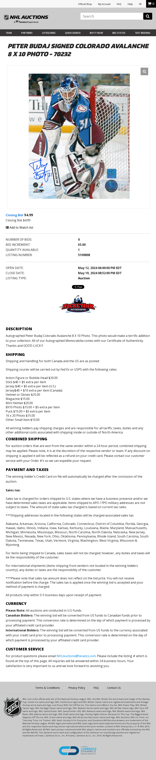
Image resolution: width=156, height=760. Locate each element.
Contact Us (114, 688)
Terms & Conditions (47, 688)
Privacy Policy (76, 688)
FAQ (119, 4)
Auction (84, 278)
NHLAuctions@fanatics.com (76, 656)
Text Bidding (142, 32)
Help (130, 4)
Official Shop (85, 4)
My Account (104, 4)
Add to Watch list (21, 227)
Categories (49, 32)
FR (140, 4)
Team (9, 32)
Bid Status (118, 32)
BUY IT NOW (96, 32)
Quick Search (72, 32)
